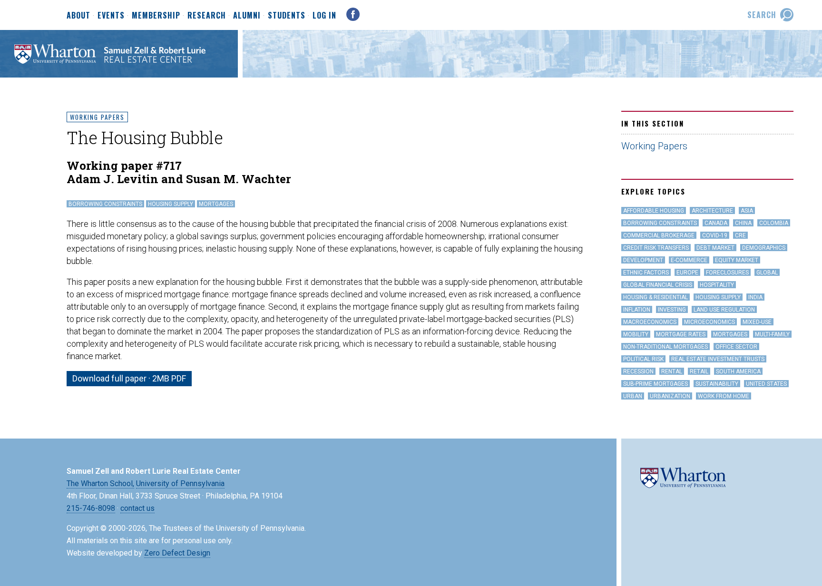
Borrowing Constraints (105, 204)
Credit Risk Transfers (656, 247)
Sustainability (716, 384)
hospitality (717, 285)
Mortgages (216, 204)
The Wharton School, (100, 483)
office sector (736, 346)
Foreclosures (727, 272)
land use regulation (724, 309)
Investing (672, 309)
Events (111, 15)
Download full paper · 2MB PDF (129, 378)
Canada (716, 223)
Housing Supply (170, 204)
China (743, 223)
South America (738, 371)
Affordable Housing (653, 210)
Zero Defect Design (177, 552)
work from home (723, 396)
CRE (740, 235)
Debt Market (715, 247)
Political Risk (643, 359)
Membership (156, 15)
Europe (687, 272)
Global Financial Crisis (657, 285)
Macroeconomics (649, 322)
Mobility (635, 334)
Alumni (247, 15)
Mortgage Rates (680, 334)
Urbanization (670, 396)
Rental (671, 371)
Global (767, 272)
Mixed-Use (757, 322)
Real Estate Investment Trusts (717, 359)
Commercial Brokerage (659, 235)
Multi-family (772, 334)
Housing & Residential (655, 297)
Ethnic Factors (646, 272)
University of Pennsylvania (180, 483)
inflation (636, 309)
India (755, 297)
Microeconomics (709, 322)
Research (206, 15)
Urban (632, 396)
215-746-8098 (91, 508)
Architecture (712, 210)
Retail (699, 371)
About (78, 15)
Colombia (773, 223)
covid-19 (714, 235)
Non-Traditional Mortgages (665, 346)
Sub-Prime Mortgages (655, 384)
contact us (137, 508)
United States (766, 384)
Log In (324, 15)
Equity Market (736, 260)
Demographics (763, 247)
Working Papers (97, 117)
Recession (638, 371)
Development (643, 260)
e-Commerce (689, 260)
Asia (747, 210)
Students (286, 15)
